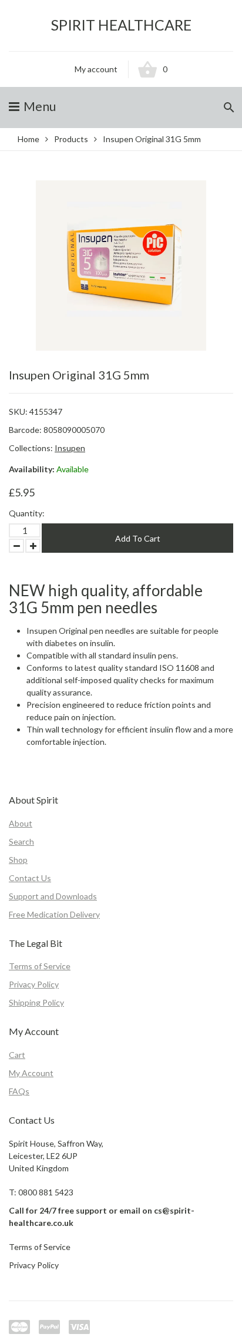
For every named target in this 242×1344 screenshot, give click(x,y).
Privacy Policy (34, 984)
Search (21, 841)
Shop (18, 860)
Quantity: (27, 513)
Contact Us (30, 878)
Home (28, 139)
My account (96, 69)
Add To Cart (137, 538)
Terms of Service (39, 966)
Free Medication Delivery (54, 914)
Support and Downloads (53, 896)
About (20, 823)
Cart (17, 1055)
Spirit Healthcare (121, 25)
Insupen (70, 448)
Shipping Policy (36, 1002)
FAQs (19, 1091)
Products (71, 139)
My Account (31, 1073)
